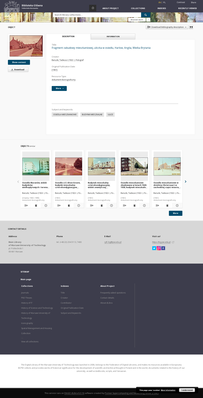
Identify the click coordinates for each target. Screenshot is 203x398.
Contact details (107, 297)
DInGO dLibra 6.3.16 (74, 393)
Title (63, 292)
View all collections (29, 341)
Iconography (27, 323)
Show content (19, 62)
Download (19, 69)
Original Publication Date (72, 308)
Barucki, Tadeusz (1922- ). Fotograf (68, 60)
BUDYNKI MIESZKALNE (92, 114)
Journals (25, 292)
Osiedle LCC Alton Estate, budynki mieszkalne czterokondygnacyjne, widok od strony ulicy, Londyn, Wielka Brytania (67, 185)
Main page (26, 279)
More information (168, 390)
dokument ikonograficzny (63, 79)
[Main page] (92, 8)
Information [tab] (113, 36)
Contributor (66, 303)
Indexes (161, 8)
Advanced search (137, 20)
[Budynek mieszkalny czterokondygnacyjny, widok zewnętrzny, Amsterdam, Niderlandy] (101, 166)
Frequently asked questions (113, 292)
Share (193, 2)
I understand (187, 390)
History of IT (27, 303)
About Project (110, 8)
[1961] (54, 70)
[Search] (145, 14)
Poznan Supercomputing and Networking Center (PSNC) (131, 393)
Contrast (181, 2)
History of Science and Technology (37, 308)
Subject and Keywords (71, 313)
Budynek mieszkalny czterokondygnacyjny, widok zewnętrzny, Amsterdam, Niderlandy (100, 185)
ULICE (110, 114)
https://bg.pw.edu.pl (161, 242)
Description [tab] (68, 36)
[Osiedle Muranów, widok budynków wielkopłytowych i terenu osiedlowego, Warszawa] (35, 166)
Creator (64, 297)
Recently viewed (187, 8)
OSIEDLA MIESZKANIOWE (65, 114)
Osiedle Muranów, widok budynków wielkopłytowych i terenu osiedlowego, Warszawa (35, 185)
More (175, 213)
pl (164, 2)
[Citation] (191, 27)
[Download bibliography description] (26, 205)
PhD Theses (26, 297)
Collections (138, 8)
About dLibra (106, 303)
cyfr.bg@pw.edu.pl (112, 242)
